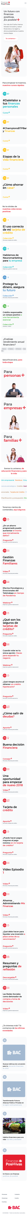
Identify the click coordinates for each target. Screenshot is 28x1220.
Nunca (4, 349)
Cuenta (17, 1198)
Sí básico (11, 349)
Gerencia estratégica (9, 486)
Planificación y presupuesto (14, 498)
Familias (4, 1202)
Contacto (17, 1194)
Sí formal (18, 349)
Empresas (4, 1198)
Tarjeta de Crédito (15, 492)
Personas (4, 1194)
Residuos (17, 480)
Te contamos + (11, 38)
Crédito (21, 486)
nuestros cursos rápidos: (13, 85)
